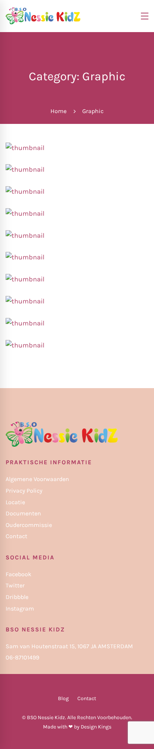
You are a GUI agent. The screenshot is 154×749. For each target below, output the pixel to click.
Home (58, 111)
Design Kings (96, 727)
